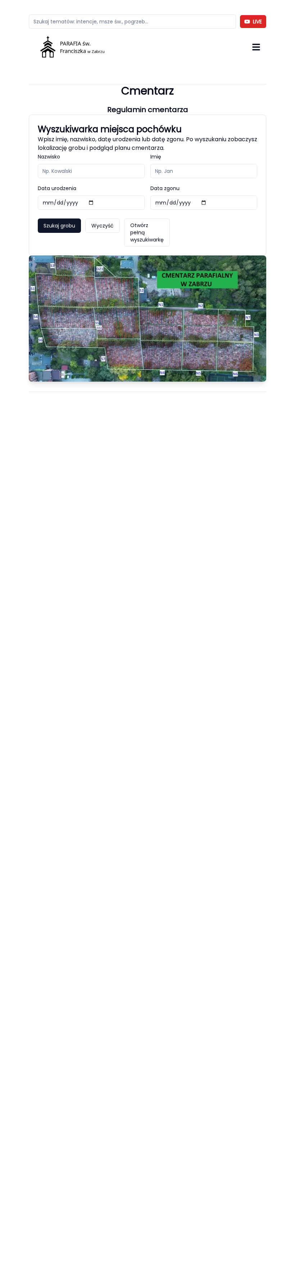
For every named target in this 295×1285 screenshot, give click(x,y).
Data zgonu (165, 188)
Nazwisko (49, 156)
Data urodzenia (57, 188)
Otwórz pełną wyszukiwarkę (147, 232)
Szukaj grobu (59, 225)
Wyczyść (102, 225)
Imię (155, 156)
